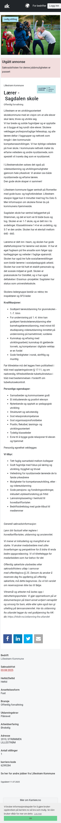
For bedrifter (39, 5)
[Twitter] (28, 638)
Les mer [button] (38, 813)
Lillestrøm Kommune (12, 658)
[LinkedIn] (17, 638)
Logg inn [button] (54, 5)
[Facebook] (7, 638)
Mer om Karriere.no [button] (30, 800)
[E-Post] (38, 638)
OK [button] (30, 818)
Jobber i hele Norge (20, 6)
